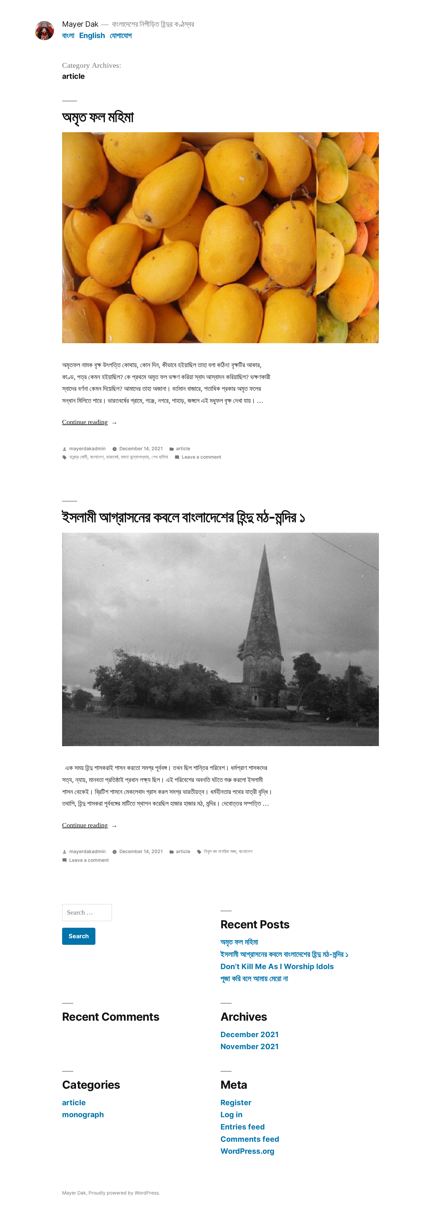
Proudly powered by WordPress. (124, 1193)
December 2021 (249, 1034)
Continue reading (90, 422)
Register (235, 1102)
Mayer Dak (80, 23)
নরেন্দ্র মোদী (78, 457)
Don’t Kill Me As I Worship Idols (277, 966)
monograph (83, 1114)
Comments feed (249, 1139)
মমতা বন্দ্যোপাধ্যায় (135, 457)
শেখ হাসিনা (160, 457)
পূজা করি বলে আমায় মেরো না (254, 978)
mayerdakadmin (87, 448)
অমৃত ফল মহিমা (98, 117)
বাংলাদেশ (97, 457)
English (92, 35)
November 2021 (249, 1046)
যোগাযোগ (121, 35)
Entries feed (242, 1126)
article (183, 448)
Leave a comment (201, 457)
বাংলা (68, 35)
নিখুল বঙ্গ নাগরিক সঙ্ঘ (220, 851)
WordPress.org (247, 1151)
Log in (231, 1114)
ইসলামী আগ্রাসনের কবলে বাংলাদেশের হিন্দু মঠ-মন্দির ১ (183, 517)
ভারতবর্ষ (112, 457)
